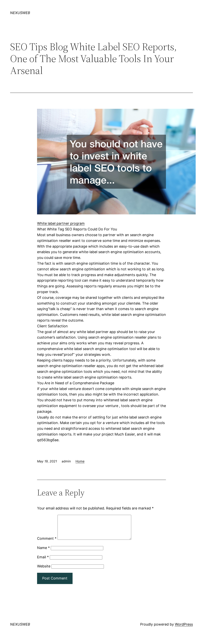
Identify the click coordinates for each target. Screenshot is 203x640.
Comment (46, 538)
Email (43, 557)
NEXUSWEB (20, 13)
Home (80, 461)
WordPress (184, 624)
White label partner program (61, 223)
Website (43, 566)
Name (43, 548)
